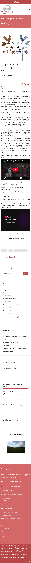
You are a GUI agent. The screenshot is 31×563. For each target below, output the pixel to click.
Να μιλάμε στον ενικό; (8, 374)
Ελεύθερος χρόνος (16, 73)
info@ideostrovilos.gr (8, 561)
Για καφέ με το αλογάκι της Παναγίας (12, 306)
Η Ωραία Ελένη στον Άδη (9, 300)
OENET (18, 545)
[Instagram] (17, 1)
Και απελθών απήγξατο (9, 371)
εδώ (24, 394)
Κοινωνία (4, 250)
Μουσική (3, 533)
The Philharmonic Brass (9, 368)
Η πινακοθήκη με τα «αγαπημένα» (12, 318)
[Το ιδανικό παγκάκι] (15, 440)
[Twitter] (25, 84)
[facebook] (13, 1)
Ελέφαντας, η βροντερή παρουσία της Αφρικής (15, 312)
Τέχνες (2, 538)
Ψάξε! (25, 273)
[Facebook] (22, 84)
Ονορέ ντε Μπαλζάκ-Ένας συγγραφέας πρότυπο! (13, 292)
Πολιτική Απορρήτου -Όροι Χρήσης (22, 561)
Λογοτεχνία (3, 531)
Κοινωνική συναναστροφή (21, 250)
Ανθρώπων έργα (5, 525)
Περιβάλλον (3, 536)
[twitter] (15, 1)
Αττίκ (10, 250)
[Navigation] (29, 9)
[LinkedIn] (28, 84)
